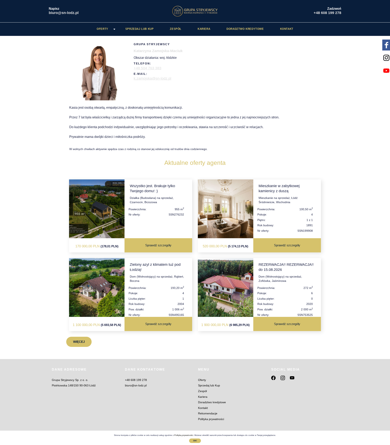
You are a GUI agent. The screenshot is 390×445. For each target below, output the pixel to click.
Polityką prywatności (183, 435)
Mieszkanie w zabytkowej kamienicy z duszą (279, 188)
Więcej (79, 341)
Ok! (195, 441)
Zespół (175, 28)
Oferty (102, 28)
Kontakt (286, 28)
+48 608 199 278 (327, 13)
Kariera (204, 28)
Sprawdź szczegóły (158, 245)
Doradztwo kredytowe (245, 28)
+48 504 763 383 (147, 68)
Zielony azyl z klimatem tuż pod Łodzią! (155, 267)
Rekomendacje (207, 413)
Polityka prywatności (211, 419)
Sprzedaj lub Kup (139, 28)
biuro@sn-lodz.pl (64, 13)
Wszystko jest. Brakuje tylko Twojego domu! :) (152, 188)
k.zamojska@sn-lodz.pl (152, 78)
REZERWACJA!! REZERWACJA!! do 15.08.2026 (286, 267)
